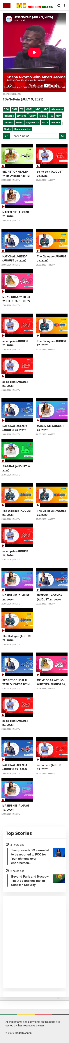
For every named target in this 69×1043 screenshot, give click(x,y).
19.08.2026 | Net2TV (10, 773)
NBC (38, 109)
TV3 (51, 115)
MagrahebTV (32, 122)
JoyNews (21, 115)
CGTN (29, 109)
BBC (6, 109)
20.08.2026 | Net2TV (45, 688)
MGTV (45, 122)
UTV (58, 115)
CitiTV (32, 115)
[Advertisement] (33, 1019)
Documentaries (22, 129)
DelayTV (8, 122)
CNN (14, 109)
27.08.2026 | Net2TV (10, 305)
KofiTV (19, 122)
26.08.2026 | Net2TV (10, 390)
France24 (9, 115)
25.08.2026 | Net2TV (45, 519)
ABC (45, 109)
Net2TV (42, 115)
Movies (7, 129)
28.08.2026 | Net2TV (10, 180)
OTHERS (55, 122)
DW (21, 109)
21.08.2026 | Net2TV (10, 559)
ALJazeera (57, 109)
